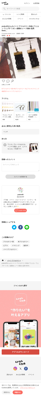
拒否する (7, 392)
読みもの (34, 14)
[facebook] (20, 227)
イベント (20, 18)
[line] (26, 227)
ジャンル (8, 14)
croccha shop (34, 18)
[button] (3, 81)
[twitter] (14, 227)
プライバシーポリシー (27, 387)
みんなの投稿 (6, 18)
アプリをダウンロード (20, 352)
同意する (18, 392)
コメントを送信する (20, 176)
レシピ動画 (20, 14)
